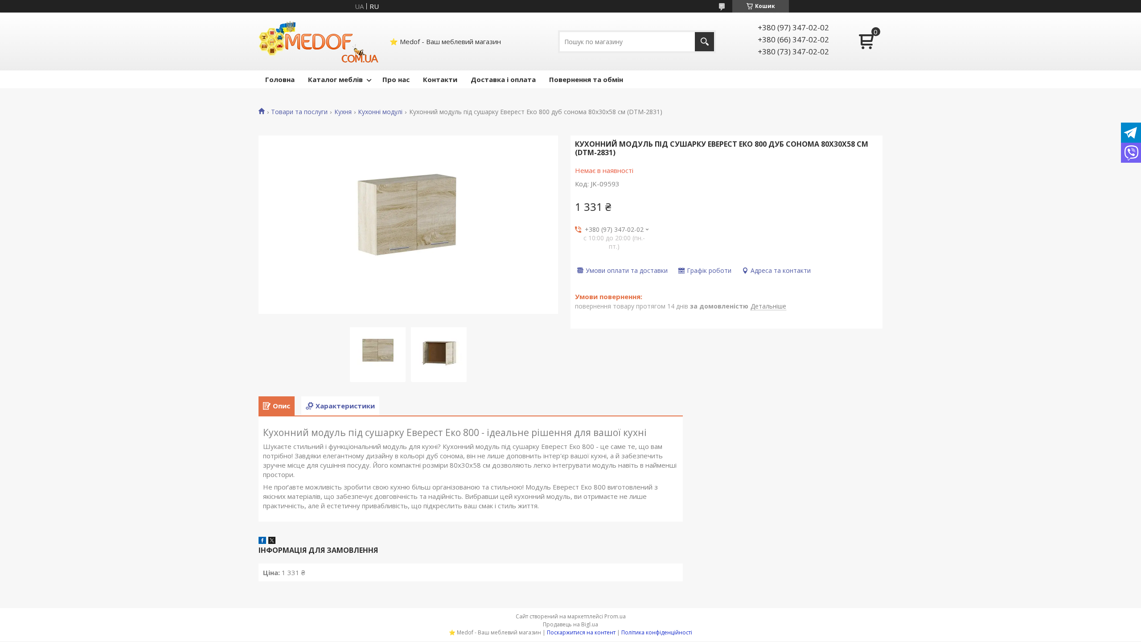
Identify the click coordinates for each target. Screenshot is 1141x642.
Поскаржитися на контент (581, 632)
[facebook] (262, 541)
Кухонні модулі (380, 112)
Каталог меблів (335, 79)
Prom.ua (615, 616)
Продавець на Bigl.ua (570, 624)
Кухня (343, 112)
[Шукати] (704, 41)
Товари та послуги (299, 112)
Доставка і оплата (503, 79)
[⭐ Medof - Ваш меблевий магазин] (319, 41)
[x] (271, 541)
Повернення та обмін (586, 79)
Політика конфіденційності (656, 632)
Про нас (396, 79)
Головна (280, 79)
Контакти (440, 79)
